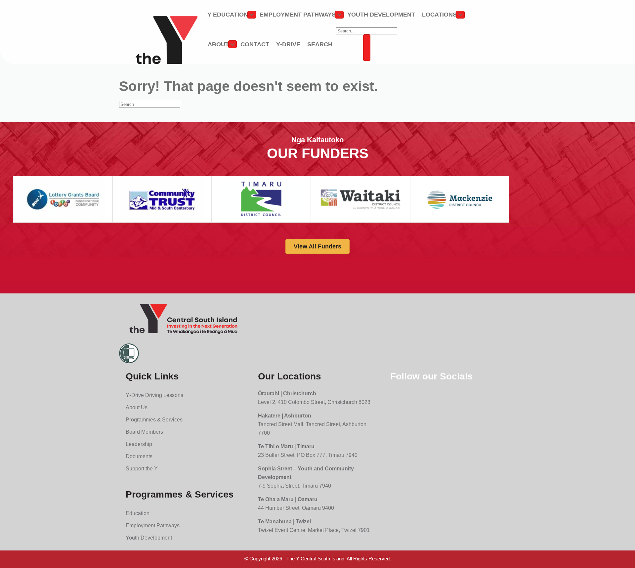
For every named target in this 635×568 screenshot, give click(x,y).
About (218, 44)
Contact (254, 44)
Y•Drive (288, 44)
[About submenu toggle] (232, 44)
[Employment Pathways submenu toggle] (339, 15)
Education (137, 513)
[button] (366, 47)
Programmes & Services (154, 419)
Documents (139, 456)
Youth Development (381, 14)
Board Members (144, 432)
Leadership (139, 444)
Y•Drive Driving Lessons (154, 395)
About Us (137, 407)
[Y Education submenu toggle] (251, 15)
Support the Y (142, 468)
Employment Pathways (298, 14)
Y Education (227, 14)
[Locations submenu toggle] (460, 15)
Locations (439, 14)
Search (319, 44)
